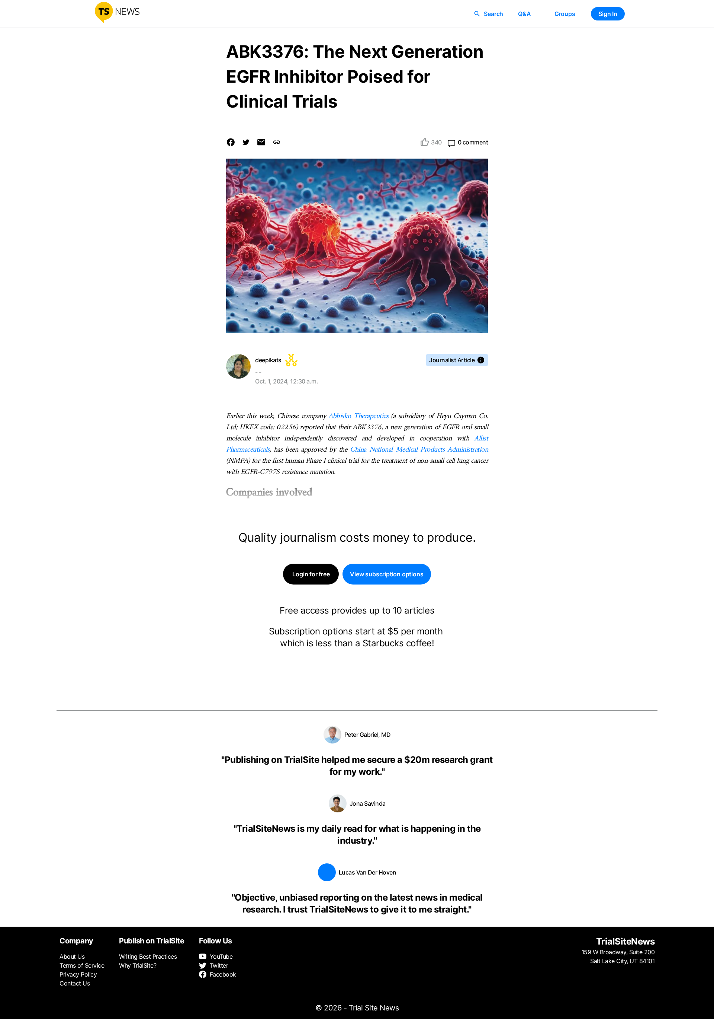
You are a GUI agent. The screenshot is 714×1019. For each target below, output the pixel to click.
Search (493, 13)
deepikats (268, 360)
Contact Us (75, 983)
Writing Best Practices (148, 956)
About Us (72, 956)
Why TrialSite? (137, 965)
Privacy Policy (78, 974)
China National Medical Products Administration (419, 449)
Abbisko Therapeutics (358, 416)
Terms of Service (82, 965)
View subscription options (386, 574)
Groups (564, 13)
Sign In (607, 13)
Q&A (524, 13)
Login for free (310, 574)
